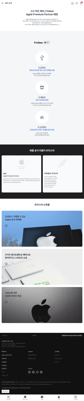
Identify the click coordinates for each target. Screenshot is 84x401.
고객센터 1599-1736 (7, 341)
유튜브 (37, 372)
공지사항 (57, 355)
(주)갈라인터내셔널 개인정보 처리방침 (72, 335)
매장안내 (4, 351)
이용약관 (34, 335)
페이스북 (33, 372)
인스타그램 (41, 372)
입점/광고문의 (32, 358)
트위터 (29, 372)
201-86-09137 (14, 384)
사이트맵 (4, 365)
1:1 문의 (57, 362)
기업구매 (4, 358)
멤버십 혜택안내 (32, 355)
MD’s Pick (25, 399)
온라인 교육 (5, 375)
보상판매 (4, 362)
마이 (59, 399)
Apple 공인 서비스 (7, 355)
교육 (3, 372)
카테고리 (8, 399)
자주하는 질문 (58, 358)
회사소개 (4, 335)
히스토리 (76, 399)
